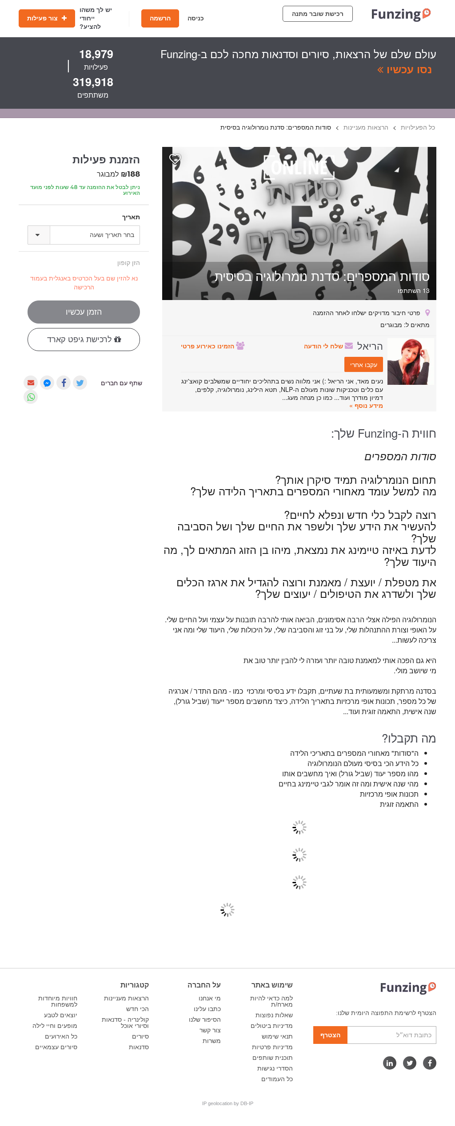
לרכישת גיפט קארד (80, 339)
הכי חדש (137, 1008)
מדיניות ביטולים (272, 1025)
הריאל (370, 345)
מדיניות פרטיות (272, 1047)
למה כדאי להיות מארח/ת (271, 1001)
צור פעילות (43, 18)
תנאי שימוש (277, 1036)
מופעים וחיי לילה (54, 1025)
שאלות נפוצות (274, 1015)
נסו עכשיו (407, 68)
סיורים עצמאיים (56, 1047)
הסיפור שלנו (205, 1019)
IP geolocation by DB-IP (227, 1103)
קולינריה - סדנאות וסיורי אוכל (125, 1022)
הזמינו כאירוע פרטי (208, 345)
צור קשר (210, 1030)
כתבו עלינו (207, 1008)
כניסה (196, 18)
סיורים (140, 1036)
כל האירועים (61, 1036)
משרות (212, 1040)
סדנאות (139, 1047)
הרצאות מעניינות (126, 998)
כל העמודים (277, 1079)
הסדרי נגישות (275, 1068)
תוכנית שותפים (272, 1057)
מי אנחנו (210, 998)
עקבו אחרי (363, 364)
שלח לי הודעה (324, 345)
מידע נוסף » (366, 405)
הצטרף (330, 1035)
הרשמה (160, 18)
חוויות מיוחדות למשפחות (57, 1001)
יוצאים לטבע (60, 1015)
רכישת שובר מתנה (317, 13)
